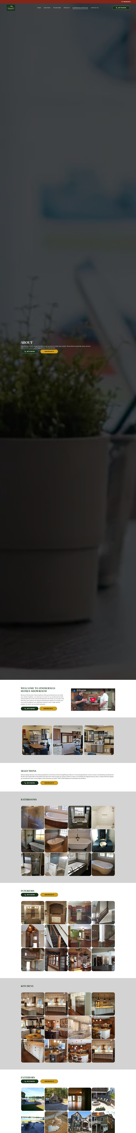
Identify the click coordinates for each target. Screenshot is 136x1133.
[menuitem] (39, 7)
